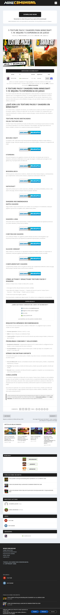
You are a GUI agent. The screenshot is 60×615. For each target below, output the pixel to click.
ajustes (13, 613)
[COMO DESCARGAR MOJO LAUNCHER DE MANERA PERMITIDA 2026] (6, 485)
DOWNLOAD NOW (30, 14)
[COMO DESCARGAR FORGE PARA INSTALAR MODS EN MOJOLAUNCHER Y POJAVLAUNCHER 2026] (6, 491)
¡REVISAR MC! (32, 469)
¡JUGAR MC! (32, 464)
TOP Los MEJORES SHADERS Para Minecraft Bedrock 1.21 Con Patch (23, 438)
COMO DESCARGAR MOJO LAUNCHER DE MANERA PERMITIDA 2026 (25, 484)
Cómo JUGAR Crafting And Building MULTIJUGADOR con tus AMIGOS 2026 (27, 478)
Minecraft (37, 35)
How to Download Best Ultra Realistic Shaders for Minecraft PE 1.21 (9, 438)
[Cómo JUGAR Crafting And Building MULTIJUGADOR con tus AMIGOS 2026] (6, 479)
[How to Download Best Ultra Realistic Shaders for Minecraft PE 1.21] (10, 431)
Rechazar (44, 611)
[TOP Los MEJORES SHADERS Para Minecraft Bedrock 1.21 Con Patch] (23, 431)
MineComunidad (22, 35)
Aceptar (35, 611)
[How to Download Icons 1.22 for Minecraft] (36, 431)
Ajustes (53, 611)
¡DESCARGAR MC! (33, 459)
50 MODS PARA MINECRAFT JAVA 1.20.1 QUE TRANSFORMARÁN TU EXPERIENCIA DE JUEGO (49, 440)
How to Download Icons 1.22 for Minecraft (35, 438)
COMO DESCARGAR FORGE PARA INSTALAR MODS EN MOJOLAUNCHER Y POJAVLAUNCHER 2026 (31, 491)
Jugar (47, 78)
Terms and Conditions (41, 397)
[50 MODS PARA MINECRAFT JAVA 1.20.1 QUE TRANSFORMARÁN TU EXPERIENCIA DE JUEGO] (50, 431)
